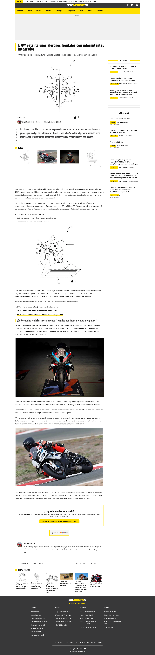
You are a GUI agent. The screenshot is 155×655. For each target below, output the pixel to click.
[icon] (128, 5)
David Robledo (123, 83)
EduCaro (121, 72)
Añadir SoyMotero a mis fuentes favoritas (59, 521)
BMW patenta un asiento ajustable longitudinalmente (37, 307)
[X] (16, 140)
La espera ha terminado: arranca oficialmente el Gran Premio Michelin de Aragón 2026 (122, 189)
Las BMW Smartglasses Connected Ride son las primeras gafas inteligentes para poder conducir (81, 587)
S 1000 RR (60, 206)
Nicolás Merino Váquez (122, 145)
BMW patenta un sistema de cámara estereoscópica (37, 311)
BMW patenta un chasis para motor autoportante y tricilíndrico (37, 586)
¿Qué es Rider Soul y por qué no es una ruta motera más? (123, 67)
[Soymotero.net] (77, 5)
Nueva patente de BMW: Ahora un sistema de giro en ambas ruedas (22, 586)
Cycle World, (41, 189)
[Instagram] (25, 552)
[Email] (16, 132)
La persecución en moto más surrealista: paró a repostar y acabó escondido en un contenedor (123, 92)
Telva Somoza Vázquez (122, 122)
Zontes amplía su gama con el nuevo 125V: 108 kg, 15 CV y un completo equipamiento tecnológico (124, 162)
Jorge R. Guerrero (28, 122)
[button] (137, 5)
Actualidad (24, 563)
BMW (28, 203)
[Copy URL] (16, 143)
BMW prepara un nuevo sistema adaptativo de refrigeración (40, 314)
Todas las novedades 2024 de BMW (65, 583)
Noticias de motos (36, 563)
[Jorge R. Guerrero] (19, 122)
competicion (114, 83)
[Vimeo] (81, 649)
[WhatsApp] (16, 129)
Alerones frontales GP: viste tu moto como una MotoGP (96, 585)
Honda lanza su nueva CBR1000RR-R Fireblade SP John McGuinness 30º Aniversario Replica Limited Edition (124, 176)
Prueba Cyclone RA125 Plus (120, 119)
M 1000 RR (71, 206)
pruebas (113, 122)
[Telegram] (16, 134)
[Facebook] (16, 137)
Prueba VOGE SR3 (116, 142)
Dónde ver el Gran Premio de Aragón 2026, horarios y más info (122, 79)
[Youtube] (85, 649)
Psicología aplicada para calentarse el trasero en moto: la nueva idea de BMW (52, 587)
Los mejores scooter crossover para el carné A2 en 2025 (123, 131)
